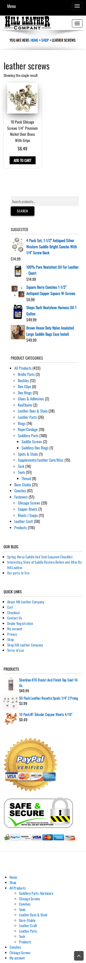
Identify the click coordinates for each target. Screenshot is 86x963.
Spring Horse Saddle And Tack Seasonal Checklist (40, 556)
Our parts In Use (18, 572)
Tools (21, 472)
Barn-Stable (22, 484)
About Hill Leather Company (25, 601)
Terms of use (15, 650)
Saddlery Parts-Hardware (36, 893)
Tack (21, 466)
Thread (26, 478)
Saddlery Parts (28, 435)
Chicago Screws (29, 503)
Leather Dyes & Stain (33, 411)
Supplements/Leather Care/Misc (41, 460)
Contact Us (14, 617)
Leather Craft (23, 521)
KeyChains (25, 405)
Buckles (23, 380)
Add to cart (23, 160)
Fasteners (21, 497)
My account (15, 628)
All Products (23, 368)
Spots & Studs (28, 454)
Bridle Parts (26, 374)
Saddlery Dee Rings (35, 448)
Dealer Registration (20, 623)
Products (20, 527)
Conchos (20, 490)
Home (34, 40)
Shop (45, 40)
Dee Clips (24, 386)
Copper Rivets (27, 509)
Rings (22, 423)
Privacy (12, 634)
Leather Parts (27, 417)
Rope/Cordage (28, 429)
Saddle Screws (32, 441)
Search (22, 210)
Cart (10, 607)
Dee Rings (25, 393)
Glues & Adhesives (31, 399)
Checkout (13, 612)
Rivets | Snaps (28, 515)
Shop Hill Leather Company (25, 644)
